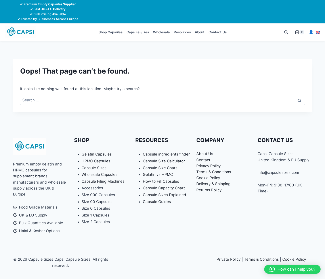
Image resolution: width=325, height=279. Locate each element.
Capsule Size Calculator (164, 161)
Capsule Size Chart (160, 168)
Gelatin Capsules (97, 154)
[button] (292, 269)
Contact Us (217, 32)
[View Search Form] (286, 32)
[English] (318, 32)
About (200, 32)
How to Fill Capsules (161, 181)
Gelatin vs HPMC (158, 174)
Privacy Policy (208, 166)
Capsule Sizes (137, 32)
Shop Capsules (110, 32)
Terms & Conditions (213, 172)
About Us (204, 154)
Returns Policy (209, 190)
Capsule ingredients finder (166, 154)
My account (311, 32)
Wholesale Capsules (99, 174)
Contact (203, 160)
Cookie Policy (208, 178)
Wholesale (161, 32)
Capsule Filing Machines (103, 181)
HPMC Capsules (96, 161)
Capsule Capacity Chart (164, 188)
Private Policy (229, 259)
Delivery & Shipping (213, 184)
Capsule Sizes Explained (164, 195)
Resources (182, 32)
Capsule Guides (157, 201)
